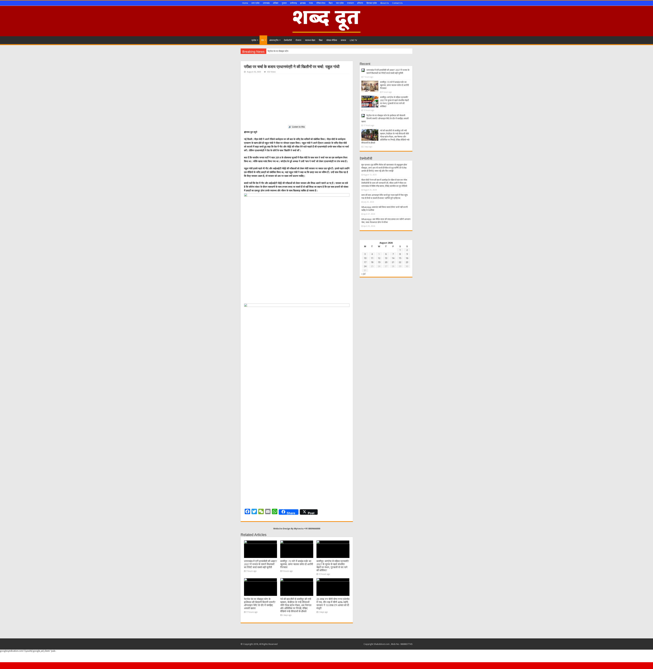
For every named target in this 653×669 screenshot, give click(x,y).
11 (372, 258)
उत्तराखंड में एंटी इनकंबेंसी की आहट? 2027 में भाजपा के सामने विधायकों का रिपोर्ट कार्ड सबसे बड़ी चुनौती (260, 564)
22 (400, 262)
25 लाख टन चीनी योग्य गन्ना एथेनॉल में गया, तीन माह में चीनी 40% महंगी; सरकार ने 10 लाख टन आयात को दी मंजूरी (332, 604)
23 (407, 262)
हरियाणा (360, 3)
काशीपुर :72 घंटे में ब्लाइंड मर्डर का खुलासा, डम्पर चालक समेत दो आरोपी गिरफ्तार (296, 564)
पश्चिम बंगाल (320, 3)
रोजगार (298, 40)
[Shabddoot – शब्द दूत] (326, 20)
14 (393, 258)
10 (365, 258)
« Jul (363, 273)
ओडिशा (275, 3)
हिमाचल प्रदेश (371, 3)
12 (379, 258)
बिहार (331, 3)
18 (372, 262)
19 (379, 262)
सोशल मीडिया (331, 40)
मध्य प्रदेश (340, 3)
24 (365, 266)
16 (407, 258)
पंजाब (311, 3)
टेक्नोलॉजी (288, 40)
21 (393, 262)
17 (365, 262)
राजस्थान (350, 3)
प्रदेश (254, 40)
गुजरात (284, 3)
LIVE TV (353, 40)
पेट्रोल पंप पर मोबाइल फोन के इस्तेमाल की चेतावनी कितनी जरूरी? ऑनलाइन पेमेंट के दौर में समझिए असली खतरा (259, 604)
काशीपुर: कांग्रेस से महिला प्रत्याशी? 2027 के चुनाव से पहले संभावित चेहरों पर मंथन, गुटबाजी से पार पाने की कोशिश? (332, 566)
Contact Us (397, 3)
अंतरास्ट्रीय (273, 40)
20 (386, 262)
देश (262, 40)
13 (386, 258)
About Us (384, 3)
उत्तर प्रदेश (255, 3)
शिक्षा (321, 40)
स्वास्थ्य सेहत (310, 40)
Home (245, 3)
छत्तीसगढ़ (293, 3)
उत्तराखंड (266, 3)
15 (400, 258)
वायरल (343, 40)
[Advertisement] (296, 99)
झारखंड (303, 3)
